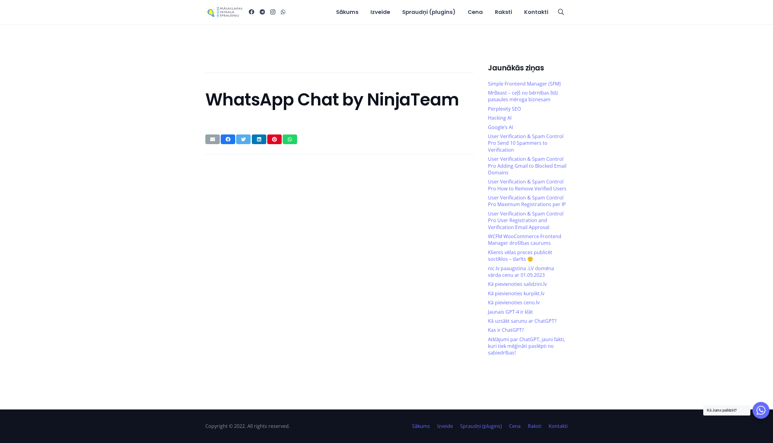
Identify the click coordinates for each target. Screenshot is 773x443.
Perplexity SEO (504, 108)
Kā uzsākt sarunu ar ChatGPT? (522, 321)
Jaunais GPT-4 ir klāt (510, 312)
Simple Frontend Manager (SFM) (524, 83)
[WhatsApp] (283, 12)
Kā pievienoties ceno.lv (514, 302)
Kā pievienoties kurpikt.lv (516, 293)
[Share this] (228, 139)
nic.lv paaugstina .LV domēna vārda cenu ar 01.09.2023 (521, 271)
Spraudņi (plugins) (481, 426)
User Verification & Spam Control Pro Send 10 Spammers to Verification (525, 143)
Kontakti (558, 426)
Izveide (445, 426)
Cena (515, 426)
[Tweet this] (243, 139)
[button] (561, 12)
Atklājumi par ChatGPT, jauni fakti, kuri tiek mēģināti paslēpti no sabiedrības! (526, 346)
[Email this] (212, 139)
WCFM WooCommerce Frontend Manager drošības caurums (524, 239)
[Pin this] (274, 139)
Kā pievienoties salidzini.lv (517, 284)
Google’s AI (500, 127)
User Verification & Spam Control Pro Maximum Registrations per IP (527, 201)
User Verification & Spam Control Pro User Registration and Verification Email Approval (525, 220)
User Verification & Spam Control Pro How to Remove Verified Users (527, 185)
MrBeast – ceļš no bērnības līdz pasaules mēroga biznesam (523, 96)
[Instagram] (272, 12)
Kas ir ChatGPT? (506, 330)
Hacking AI (500, 118)
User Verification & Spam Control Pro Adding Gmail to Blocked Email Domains (527, 166)
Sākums (421, 426)
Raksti (534, 426)
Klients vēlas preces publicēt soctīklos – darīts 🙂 (520, 255)
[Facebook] (251, 12)
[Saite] (223, 12)
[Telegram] (262, 12)
